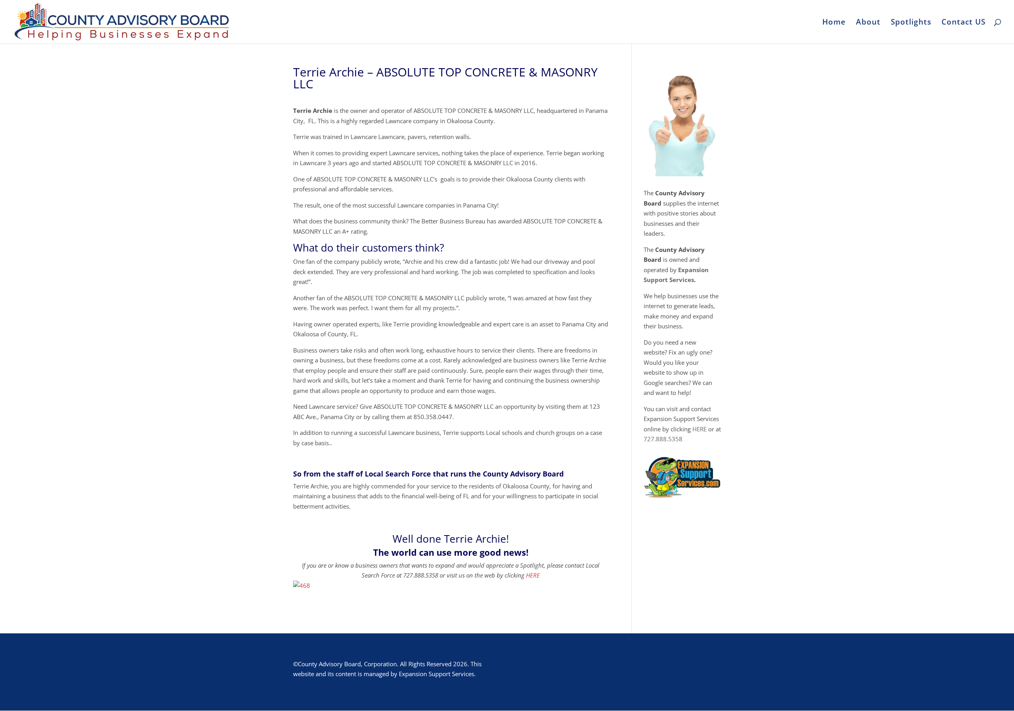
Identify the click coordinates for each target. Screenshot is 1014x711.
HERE (533, 575)
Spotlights (911, 23)
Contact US (963, 23)
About (868, 23)
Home (834, 23)
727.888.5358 (663, 439)
